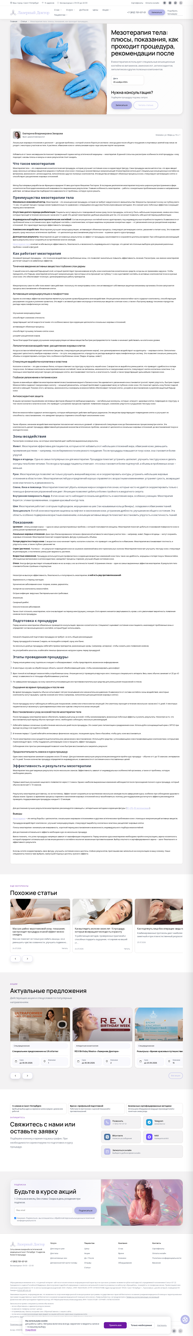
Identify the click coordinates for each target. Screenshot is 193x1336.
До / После (89, 1258)
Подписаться (85, 1210)
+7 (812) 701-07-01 (136, 12)
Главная (13, 21)
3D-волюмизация (141, 808)
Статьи (24, 21)
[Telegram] (165, 3)
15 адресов (49, 3)
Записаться (157, 12)
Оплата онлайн (152, 3)
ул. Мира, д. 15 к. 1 (172, 135)
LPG (131, 808)
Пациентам (59, 14)
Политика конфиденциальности (166, 1258)
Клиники (122, 1258)
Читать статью (145, 105)
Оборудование (125, 1262)
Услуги (69, 9)
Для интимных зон (58, 1258)
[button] (24, 2)
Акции (105, 9)
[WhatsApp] (181, 3)
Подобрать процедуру (172, 12)
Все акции (175, 1075)
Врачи (121, 1253)
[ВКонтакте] (170, 3)
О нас (57, 9)
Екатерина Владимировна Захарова (43, 133)
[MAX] (175, 3)
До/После (83, 9)
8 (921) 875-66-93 (24, 1290)
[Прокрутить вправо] (27, 958)
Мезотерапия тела (21, 244)
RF (128, 808)
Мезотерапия (19, 818)
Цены (95, 9)
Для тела (54, 1253)
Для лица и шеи (57, 1248)
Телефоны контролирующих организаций (142, 1297)
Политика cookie (17, 1324)
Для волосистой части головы (63, 1262)
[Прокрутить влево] (15, 958)
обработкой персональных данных (69, 1218)
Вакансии (156, 1262)
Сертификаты (137, 3)
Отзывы (87, 1262)
